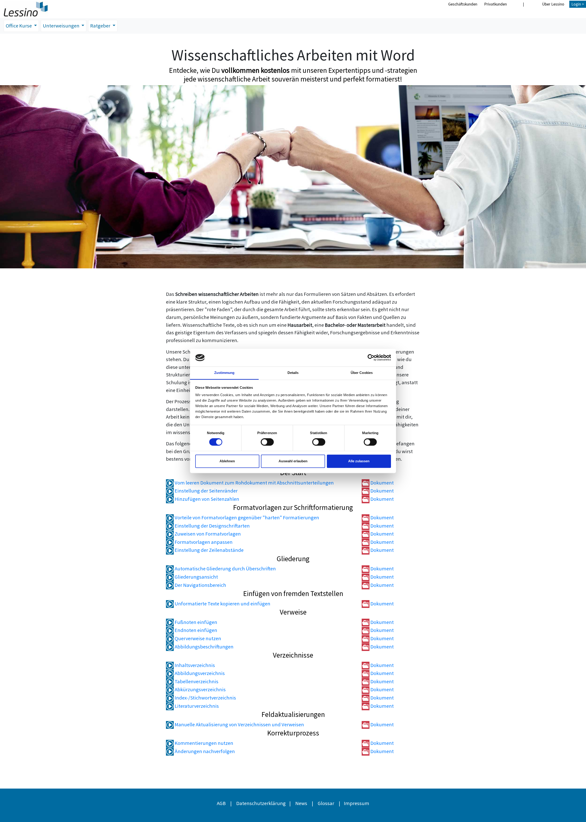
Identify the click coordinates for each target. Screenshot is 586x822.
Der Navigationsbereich (200, 585)
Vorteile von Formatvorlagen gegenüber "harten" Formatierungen (246, 517)
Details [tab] (293, 373)
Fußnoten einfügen (195, 622)
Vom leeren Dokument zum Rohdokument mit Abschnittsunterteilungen (254, 482)
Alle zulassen (358, 461)
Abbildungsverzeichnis (199, 673)
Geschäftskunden (462, 4)
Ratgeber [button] (100, 25)
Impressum (356, 803)
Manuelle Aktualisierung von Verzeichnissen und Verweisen (239, 724)
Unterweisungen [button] (61, 25)
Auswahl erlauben (293, 461)
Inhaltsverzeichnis (194, 665)
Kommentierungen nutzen (203, 743)
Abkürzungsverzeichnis (200, 689)
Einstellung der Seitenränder (206, 490)
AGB (221, 803)
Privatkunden (495, 4)
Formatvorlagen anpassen (203, 542)
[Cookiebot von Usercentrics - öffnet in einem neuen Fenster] (371, 357)
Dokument (381, 482)
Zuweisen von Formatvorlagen (207, 534)
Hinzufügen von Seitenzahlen (206, 499)
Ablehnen (227, 461)
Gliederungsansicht (196, 577)
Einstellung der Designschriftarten (212, 526)
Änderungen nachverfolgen (204, 751)
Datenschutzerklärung (261, 803)
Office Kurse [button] (19, 25)
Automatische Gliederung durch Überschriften (225, 568)
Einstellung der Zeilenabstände (209, 550)
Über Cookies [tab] (362, 373)
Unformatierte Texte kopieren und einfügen (222, 603)
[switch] (267, 442)
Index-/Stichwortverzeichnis (205, 697)
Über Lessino (553, 4)
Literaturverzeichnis (196, 706)
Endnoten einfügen (195, 630)
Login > (577, 4)
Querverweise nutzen (197, 638)
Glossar (326, 803)
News (301, 803)
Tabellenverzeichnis (196, 681)
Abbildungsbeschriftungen (203, 646)
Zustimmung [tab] (224, 373)
